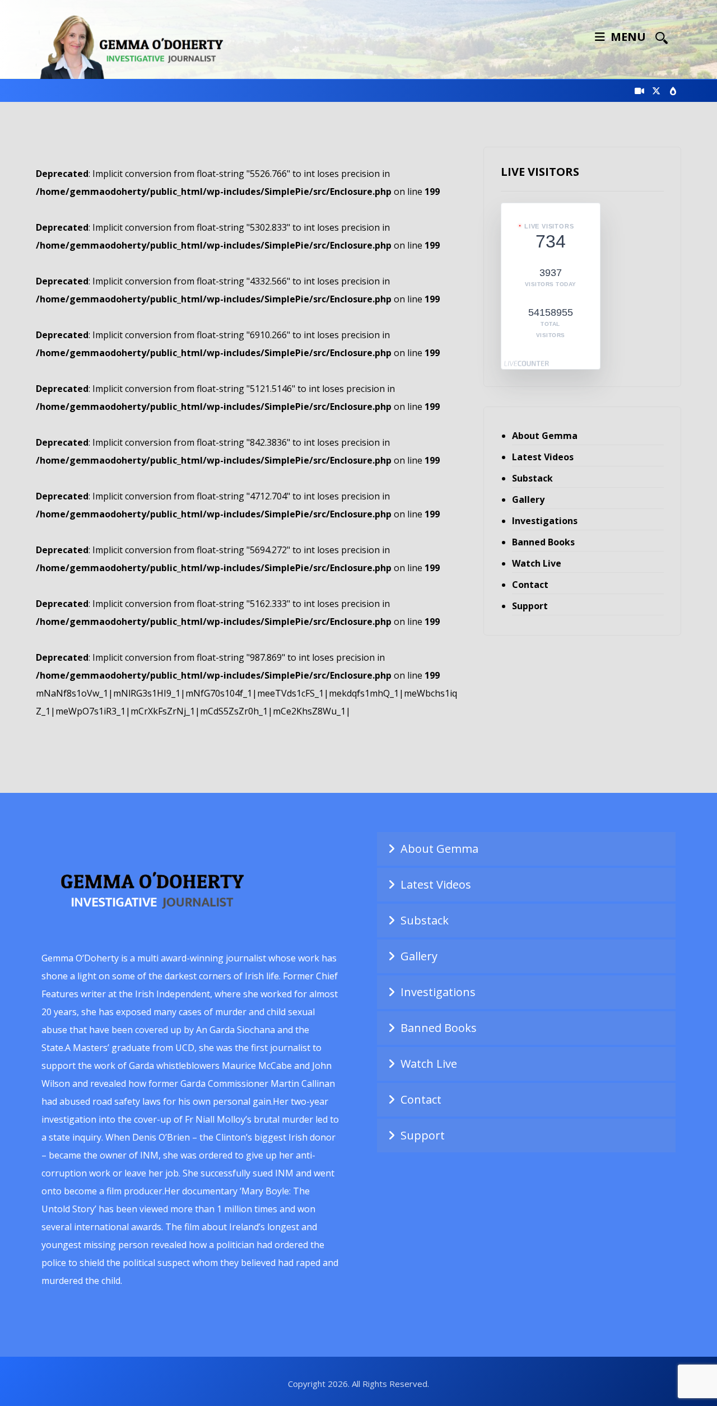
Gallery (528, 499)
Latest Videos (543, 457)
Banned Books (543, 542)
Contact (530, 584)
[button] (661, 37)
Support (530, 606)
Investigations (545, 521)
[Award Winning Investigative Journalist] (137, 45)
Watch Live (536, 563)
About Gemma (545, 435)
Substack (532, 478)
